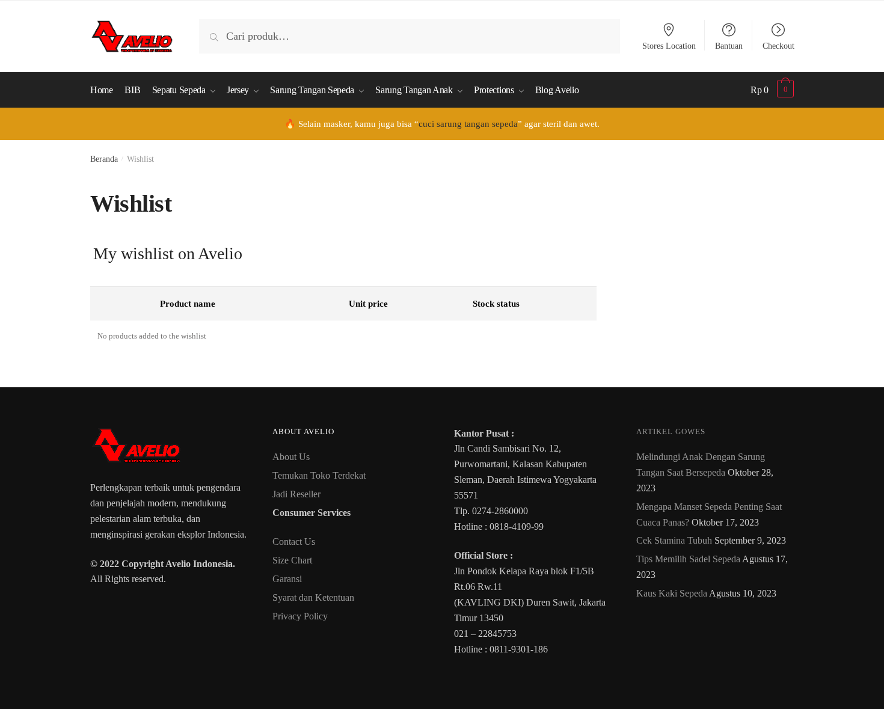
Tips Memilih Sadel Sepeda (688, 559)
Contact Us (293, 541)
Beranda (104, 159)
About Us (291, 457)
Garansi (287, 579)
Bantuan (729, 46)
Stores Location (669, 46)
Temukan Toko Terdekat (319, 475)
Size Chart (292, 560)
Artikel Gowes (670, 431)
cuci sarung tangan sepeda (468, 124)
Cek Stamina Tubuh (674, 540)
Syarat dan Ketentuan (313, 597)
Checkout (778, 46)
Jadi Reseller (296, 494)
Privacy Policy (300, 616)
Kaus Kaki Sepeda (671, 593)
